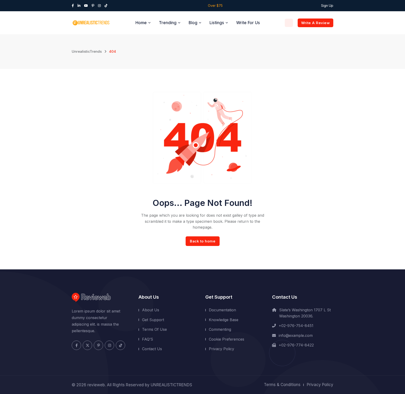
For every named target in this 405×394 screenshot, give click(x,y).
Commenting (220, 329)
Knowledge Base (223, 319)
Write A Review (315, 23)
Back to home (202, 241)
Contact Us (152, 348)
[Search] (289, 23)
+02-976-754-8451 (296, 325)
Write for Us (248, 22)
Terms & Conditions (282, 384)
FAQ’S (147, 339)
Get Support (153, 319)
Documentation (222, 310)
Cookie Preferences (226, 339)
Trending (167, 22)
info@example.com (296, 335)
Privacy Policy (221, 348)
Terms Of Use (154, 329)
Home (141, 22)
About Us (150, 310)
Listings (217, 22)
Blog (193, 22)
